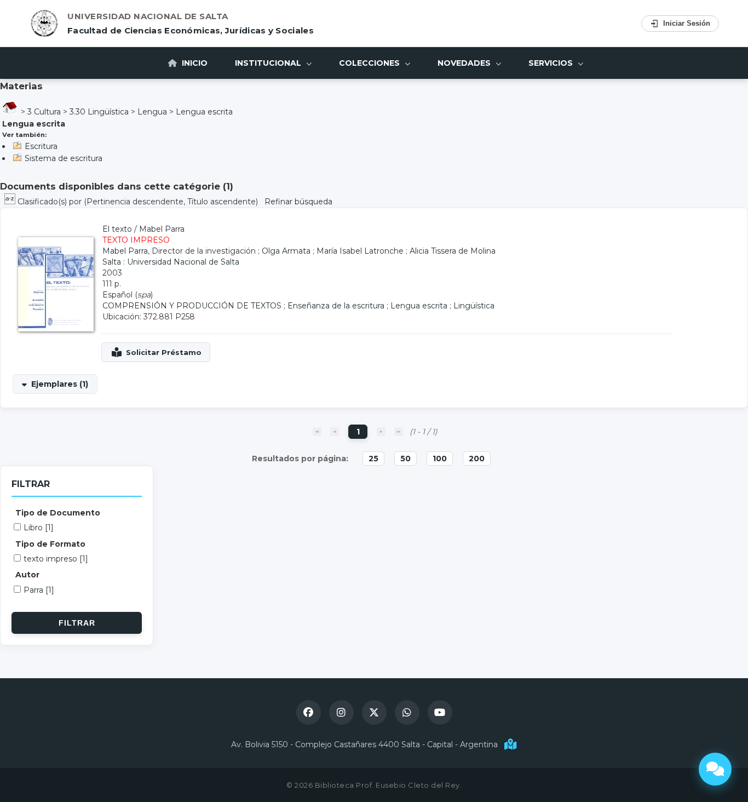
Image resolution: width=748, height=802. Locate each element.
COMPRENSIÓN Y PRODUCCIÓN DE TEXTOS (191, 306)
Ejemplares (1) (59, 384)
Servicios (551, 63)
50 (405, 458)
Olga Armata (286, 251)
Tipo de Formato (50, 544)
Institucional (269, 63)
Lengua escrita (204, 112)
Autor (27, 575)
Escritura (41, 146)
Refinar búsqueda (298, 202)
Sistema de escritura (63, 158)
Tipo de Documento (57, 513)
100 (440, 458)
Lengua (152, 112)
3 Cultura (44, 112)
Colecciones (370, 63)
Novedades (465, 63)
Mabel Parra (162, 229)
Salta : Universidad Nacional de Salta (170, 262)
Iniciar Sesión (686, 23)
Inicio (194, 63)
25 (373, 458)
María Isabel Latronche (360, 251)
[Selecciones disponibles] (11, 202)
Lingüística (473, 306)
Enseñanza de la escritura (335, 306)
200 (477, 458)
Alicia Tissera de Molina (453, 251)
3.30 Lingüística (99, 112)
